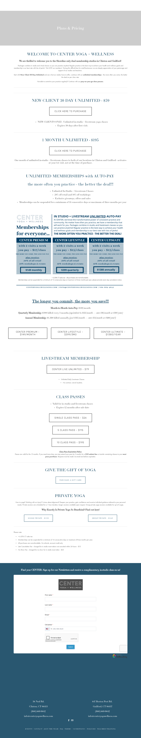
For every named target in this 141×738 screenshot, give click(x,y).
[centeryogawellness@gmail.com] (72, 720)
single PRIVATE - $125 (38, 518)
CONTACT (38, 729)
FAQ (61, 729)
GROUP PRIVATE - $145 (102, 518)
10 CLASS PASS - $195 (70, 442)
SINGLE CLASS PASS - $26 (70, 417)
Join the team (51, 729)
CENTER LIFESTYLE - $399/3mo (70, 333)
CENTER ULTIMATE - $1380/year (113, 333)
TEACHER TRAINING (106, 729)
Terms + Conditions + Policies (80, 729)
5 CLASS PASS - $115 (70, 430)
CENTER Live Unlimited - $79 (70, 369)
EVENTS (28, 729)
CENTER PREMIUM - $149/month (28, 333)
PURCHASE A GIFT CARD (71, 480)
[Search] (9, 5)
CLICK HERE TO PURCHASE (70, 111)
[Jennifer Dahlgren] (69, 720)
